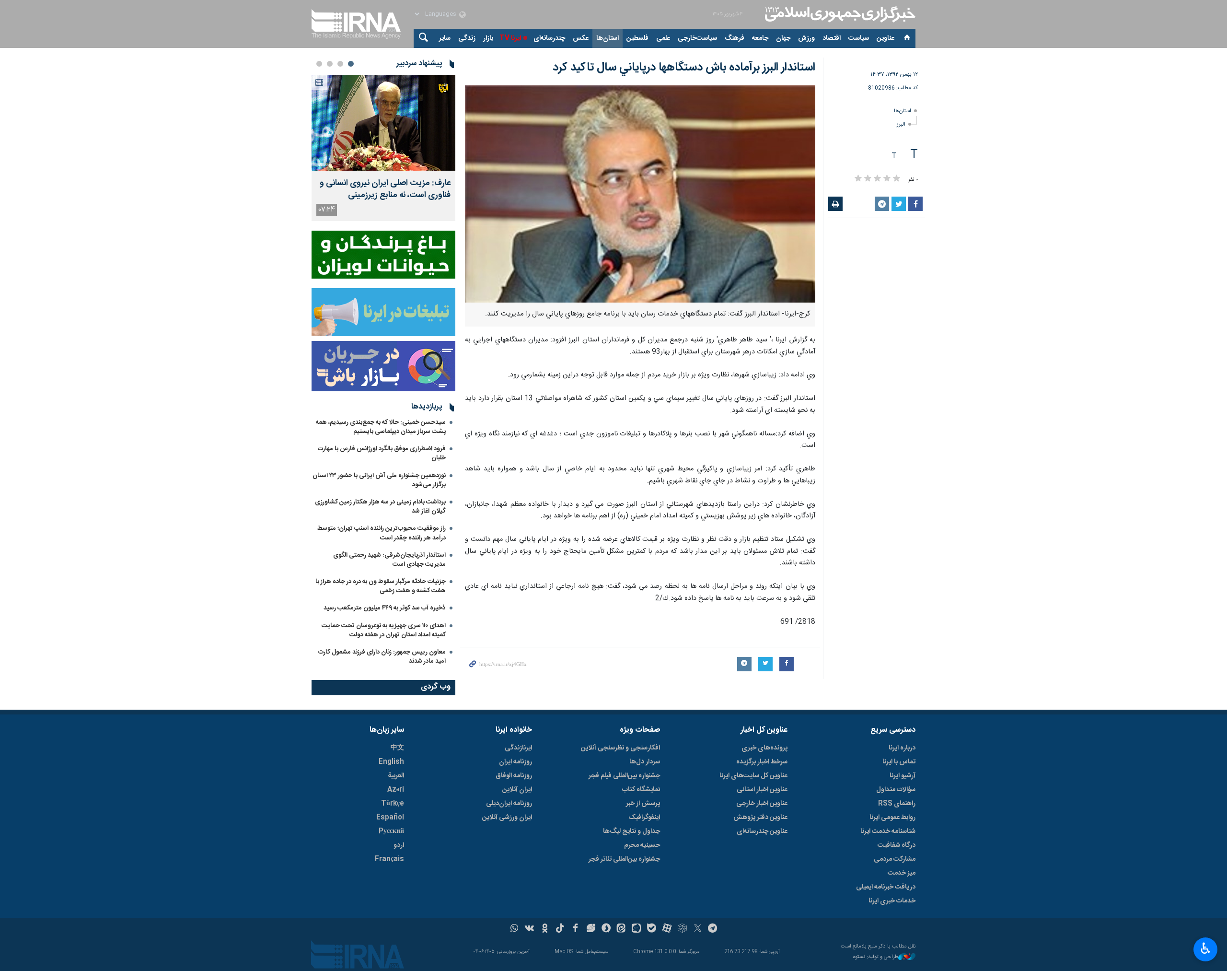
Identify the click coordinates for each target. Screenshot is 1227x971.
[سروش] (606, 929)
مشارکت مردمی (894, 859)
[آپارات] (666, 929)
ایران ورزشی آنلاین (507, 817)
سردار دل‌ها (644, 762)
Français (389, 859)
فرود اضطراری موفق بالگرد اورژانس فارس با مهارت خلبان (382, 453)
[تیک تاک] (560, 929)
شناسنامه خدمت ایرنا (887, 831)
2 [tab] (340, 64)
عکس (581, 38)
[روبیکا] (682, 929)
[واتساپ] (514, 929)
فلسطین (637, 38)
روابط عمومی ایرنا (892, 817)
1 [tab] (351, 64)
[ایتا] (621, 929)
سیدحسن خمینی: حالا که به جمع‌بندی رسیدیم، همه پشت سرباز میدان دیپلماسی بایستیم (381, 427)
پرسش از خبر (643, 803)
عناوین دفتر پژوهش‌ (760, 817)
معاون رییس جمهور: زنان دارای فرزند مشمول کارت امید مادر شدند (382, 657)
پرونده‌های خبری (764, 748)
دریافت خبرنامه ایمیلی (885, 887)
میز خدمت (901, 873)
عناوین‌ (885, 38)
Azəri (395, 790)
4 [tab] (319, 64)
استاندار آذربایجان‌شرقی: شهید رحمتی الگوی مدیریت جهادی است (389, 560)
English (391, 762)
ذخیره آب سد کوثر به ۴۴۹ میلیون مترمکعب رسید (385, 608)
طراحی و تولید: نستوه (875, 957)
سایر (445, 38)
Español (390, 817)
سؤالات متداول (895, 790)
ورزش (806, 38)
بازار (488, 38)
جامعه (760, 38)
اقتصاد (831, 38)
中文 (397, 748)
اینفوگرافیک (644, 817)
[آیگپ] (636, 929)
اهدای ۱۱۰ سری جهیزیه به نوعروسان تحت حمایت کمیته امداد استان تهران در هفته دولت (384, 630)
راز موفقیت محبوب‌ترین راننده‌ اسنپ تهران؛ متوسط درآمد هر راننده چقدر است (381, 533)
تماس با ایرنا (898, 762)
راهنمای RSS (896, 803)
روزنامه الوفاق (514, 776)
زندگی (466, 38)
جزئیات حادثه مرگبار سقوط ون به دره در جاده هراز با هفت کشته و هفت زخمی (380, 586)
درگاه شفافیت (896, 845)
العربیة (396, 776)
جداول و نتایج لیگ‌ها (631, 831)
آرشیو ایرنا (902, 776)
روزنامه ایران (515, 762)
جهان (783, 38)
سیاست (858, 38)
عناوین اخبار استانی (762, 790)
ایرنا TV (510, 38)
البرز (901, 124)
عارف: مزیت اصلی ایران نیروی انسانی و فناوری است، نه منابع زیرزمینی (385, 189)
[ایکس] (697, 929)
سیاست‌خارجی (697, 38)
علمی (663, 38)
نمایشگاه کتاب (641, 790)
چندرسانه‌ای (549, 38)
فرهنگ (734, 38)
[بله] (651, 929)
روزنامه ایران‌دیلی (509, 803)
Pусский (391, 831)
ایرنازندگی (518, 748)
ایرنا (838, 14)
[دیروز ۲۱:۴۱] (383, 123)
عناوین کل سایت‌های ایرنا (753, 776)
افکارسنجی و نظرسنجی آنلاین (620, 748)
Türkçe (392, 803)
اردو (399, 845)
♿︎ (1206, 948)
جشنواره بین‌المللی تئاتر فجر (624, 859)
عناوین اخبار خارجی (761, 803)
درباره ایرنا (902, 748)
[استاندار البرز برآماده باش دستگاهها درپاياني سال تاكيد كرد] (640, 194)
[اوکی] (544, 929)
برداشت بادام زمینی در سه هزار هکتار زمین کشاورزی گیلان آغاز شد (380, 506)
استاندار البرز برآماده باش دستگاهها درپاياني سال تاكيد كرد (684, 67)
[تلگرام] (712, 929)
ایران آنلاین (517, 790)
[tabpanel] (383, 148)
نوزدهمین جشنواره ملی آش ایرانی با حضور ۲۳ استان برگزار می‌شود (379, 480)
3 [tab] (330, 64)
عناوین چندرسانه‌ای (762, 831)
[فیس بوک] (575, 929)
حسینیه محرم (642, 845)
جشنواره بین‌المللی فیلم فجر (624, 776)
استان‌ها (607, 38)
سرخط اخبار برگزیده (761, 762)
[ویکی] (529, 929)
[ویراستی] (590, 929)
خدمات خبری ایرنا (891, 901)
